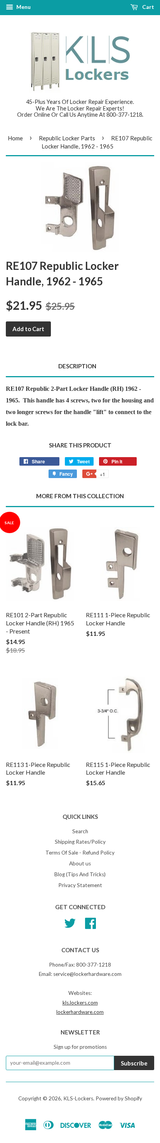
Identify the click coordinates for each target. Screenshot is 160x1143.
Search (80, 831)
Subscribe (134, 1063)
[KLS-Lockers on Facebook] (90, 922)
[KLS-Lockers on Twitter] (70, 922)
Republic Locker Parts (67, 138)
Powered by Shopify (119, 1098)
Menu (23, 6)
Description (77, 366)
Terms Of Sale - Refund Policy (80, 852)
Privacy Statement (80, 885)
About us (80, 863)
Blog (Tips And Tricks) (80, 874)
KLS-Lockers (78, 1098)
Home (15, 138)
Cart (147, 6)
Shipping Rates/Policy (80, 842)
